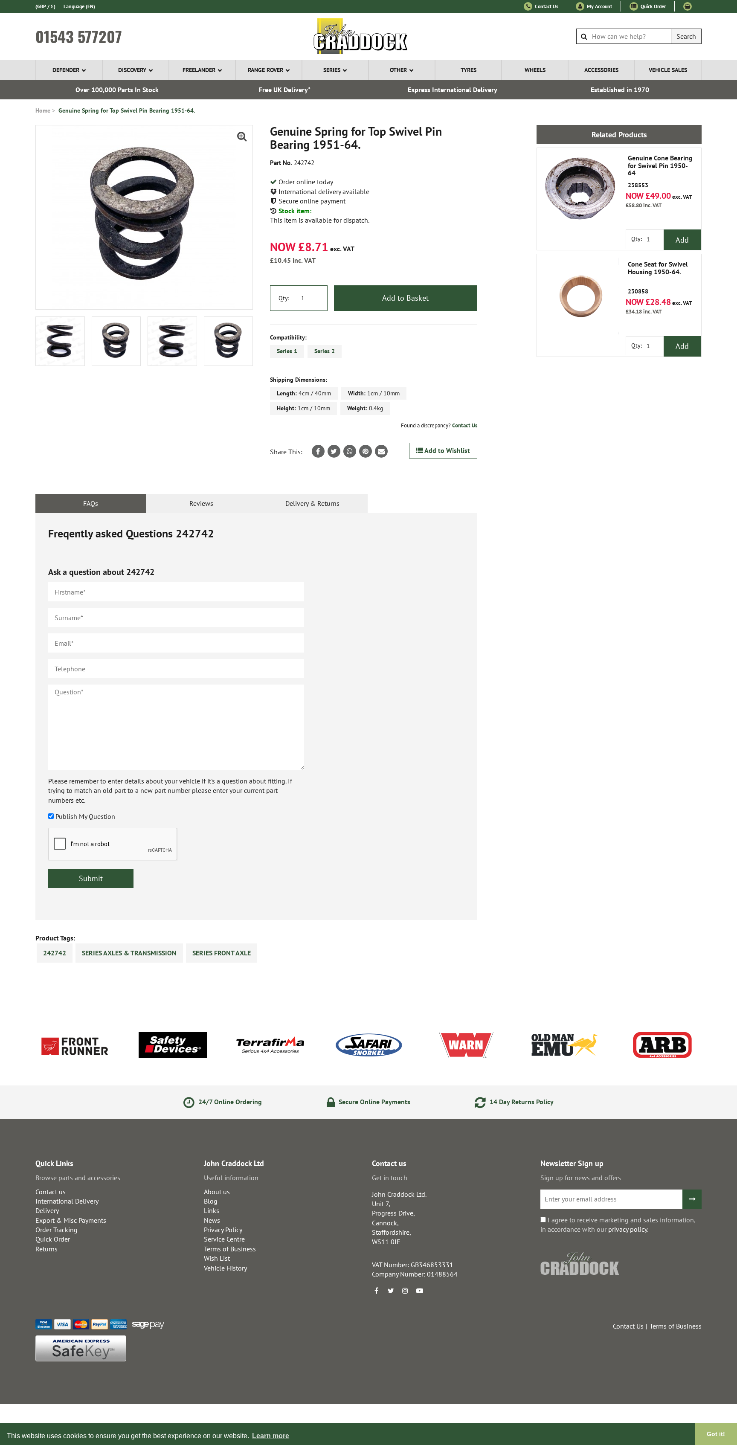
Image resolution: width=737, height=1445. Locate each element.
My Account (599, 6)
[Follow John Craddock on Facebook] (376, 1290)
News (212, 1220)
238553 (660, 171)
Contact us (50, 1191)
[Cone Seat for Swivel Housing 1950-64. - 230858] (579, 297)
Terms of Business (230, 1249)
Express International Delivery (452, 89)
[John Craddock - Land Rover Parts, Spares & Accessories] (368, 36)
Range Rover (265, 70)
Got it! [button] (716, 1433)
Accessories (601, 70)
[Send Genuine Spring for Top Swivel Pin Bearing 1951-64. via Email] (381, 451)
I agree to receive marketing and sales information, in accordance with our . (617, 1224)
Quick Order (652, 6)
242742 (54, 953)
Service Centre (224, 1239)
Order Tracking (56, 1229)
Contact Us (546, 6)
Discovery (132, 70)
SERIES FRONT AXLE (221, 953)
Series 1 (287, 351)
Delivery (47, 1210)
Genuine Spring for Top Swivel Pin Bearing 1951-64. (126, 110)
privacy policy (627, 1229)
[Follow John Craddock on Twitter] (390, 1290)
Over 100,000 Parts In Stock (117, 89)
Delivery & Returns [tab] (312, 503)
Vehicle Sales (668, 70)
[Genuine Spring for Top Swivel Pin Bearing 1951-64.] (144, 217)
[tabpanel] (256, 716)
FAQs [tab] (90, 503)
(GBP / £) (45, 6)
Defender (65, 70)
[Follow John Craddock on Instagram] (405, 1290)
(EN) (79, 6)
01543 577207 (78, 36)
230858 (658, 278)
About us (217, 1191)
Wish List (217, 1258)
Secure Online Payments (373, 1101)
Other (398, 70)
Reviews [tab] (201, 503)
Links (211, 1210)
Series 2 (324, 351)
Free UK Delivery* (284, 89)
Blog (211, 1201)
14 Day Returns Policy (521, 1101)
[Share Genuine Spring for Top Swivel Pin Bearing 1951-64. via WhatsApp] (349, 451)
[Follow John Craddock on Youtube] (419, 1290)
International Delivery (67, 1201)
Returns (46, 1249)
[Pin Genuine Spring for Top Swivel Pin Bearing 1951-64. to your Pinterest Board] (365, 451)
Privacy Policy (223, 1229)
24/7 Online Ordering (229, 1101)
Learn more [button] (270, 1435)
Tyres (468, 70)
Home (42, 110)
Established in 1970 (620, 89)
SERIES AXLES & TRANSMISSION (129, 953)
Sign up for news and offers (580, 1177)
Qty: (284, 298)
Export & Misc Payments (70, 1220)
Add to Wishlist (446, 450)
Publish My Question (85, 816)
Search (686, 36)
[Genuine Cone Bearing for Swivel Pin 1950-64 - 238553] (579, 190)
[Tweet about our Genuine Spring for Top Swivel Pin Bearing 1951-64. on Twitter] (334, 451)
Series (331, 70)
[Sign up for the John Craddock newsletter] (692, 1199)
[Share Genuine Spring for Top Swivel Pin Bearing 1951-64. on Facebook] (318, 451)
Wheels (535, 70)
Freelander (199, 70)
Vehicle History (225, 1268)
